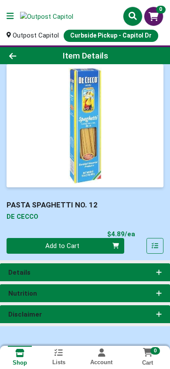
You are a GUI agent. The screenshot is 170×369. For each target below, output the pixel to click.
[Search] (133, 16)
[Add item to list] (155, 246)
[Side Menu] (10, 16)
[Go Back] (26, 55)
